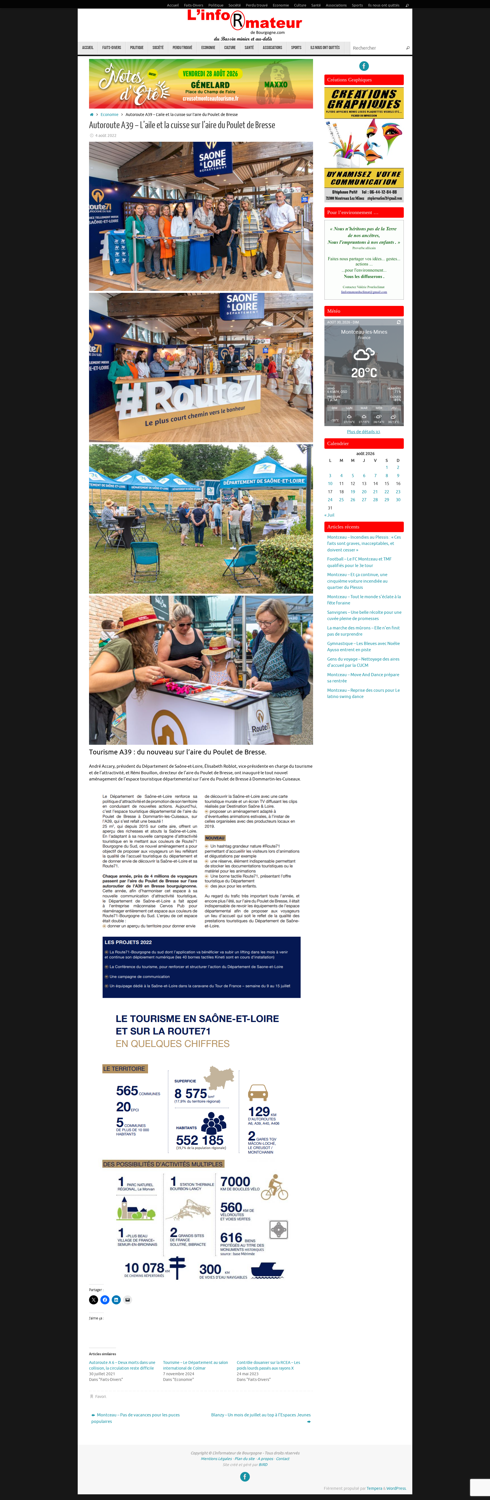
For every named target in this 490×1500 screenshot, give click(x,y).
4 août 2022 (106, 135)
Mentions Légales (216, 1458)
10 (330, 483)
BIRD (263, 1464)
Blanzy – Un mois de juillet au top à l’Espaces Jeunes (261, 1415)
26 (352, 500)
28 (375, 500)
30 (398, 500)
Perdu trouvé (257, 5)
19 (352, 492)
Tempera (374, 1488)
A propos (265, 1458)
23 (398, 492)
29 (387, 500)
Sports (357, 5)
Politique (215, 5)
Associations (336, 5)
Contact (282, 1458)
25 (341, 500)
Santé (316, 5)
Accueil (173, 5)
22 (387, 492)
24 (330, 500)
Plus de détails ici (363, 432)
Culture (300, 5)
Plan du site (245, 1458)
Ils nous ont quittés (384, 5)
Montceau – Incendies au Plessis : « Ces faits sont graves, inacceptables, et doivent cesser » (364, 544)
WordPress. (396, 1488)
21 (375, 492)
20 (364, 492)
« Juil (329, 515)
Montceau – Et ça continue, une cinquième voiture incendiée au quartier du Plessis (357, 581)
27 (364, 500)
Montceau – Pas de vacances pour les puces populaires (135, 1418)
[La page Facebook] (364, 66)
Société (235, 5)
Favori (100, 1396)
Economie (281, 5)
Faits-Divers (193, 5)
